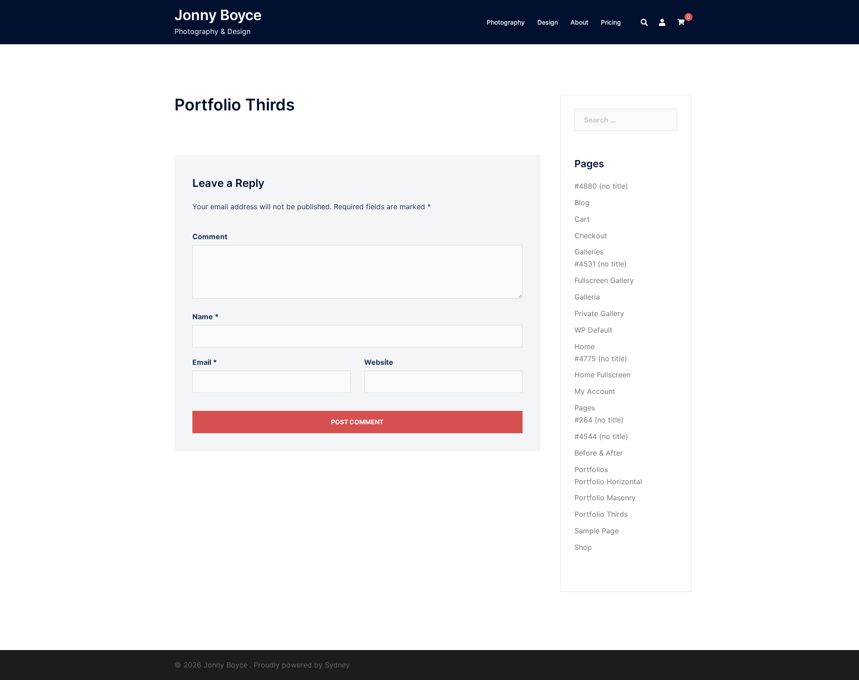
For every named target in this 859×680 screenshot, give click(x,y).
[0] (681, 21)
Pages (584, 407)
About (579, 22)
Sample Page (596, 530)
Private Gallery (599, 313)
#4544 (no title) (601, 436)
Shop (583, 547)
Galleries (589, 251)
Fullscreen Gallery (604, 280)
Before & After (598, 452)
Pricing (611, 22)
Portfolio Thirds (601, 514)
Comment (209, 236)
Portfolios (591, 469)
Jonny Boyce (218, 15)
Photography (506, 22)
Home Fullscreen (602, 374)
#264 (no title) (599, 419)
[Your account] (662, 22)
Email (204, 362)
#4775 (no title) (600, 358)
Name (205, 316)
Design (547, 22)
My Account (594, 391)
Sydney (337, 664)
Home (584, 346)
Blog (582, 202)
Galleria (587, 296)
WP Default (593, 329)
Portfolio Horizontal (608, 481)
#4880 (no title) (601, 186)
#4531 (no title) (600, 263)
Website (378, 362)
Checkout (590, 235)
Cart (582, 219)
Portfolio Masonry (605, 497)
